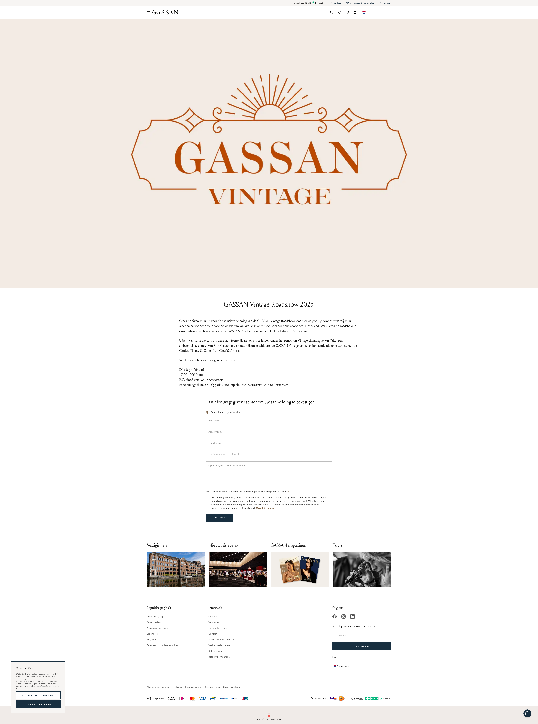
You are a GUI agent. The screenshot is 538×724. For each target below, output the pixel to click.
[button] (364, 12)
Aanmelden (217, 412)
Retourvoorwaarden (219, 656)
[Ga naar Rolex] (380, 12)
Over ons (213, 616)
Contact (212, 633)
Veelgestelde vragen (219, 645)
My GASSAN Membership (221, 639)
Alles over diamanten (158, 628)
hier (288, 491)
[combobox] (364, 12)
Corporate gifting (217, 628)
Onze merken (154, 622)
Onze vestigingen (156, 616)
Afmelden (235, 412)
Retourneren (215, 651)
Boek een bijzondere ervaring (162, 645)
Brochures (152, 633)
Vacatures (213, 622)
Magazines (152, 639)
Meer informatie (265, 508)
